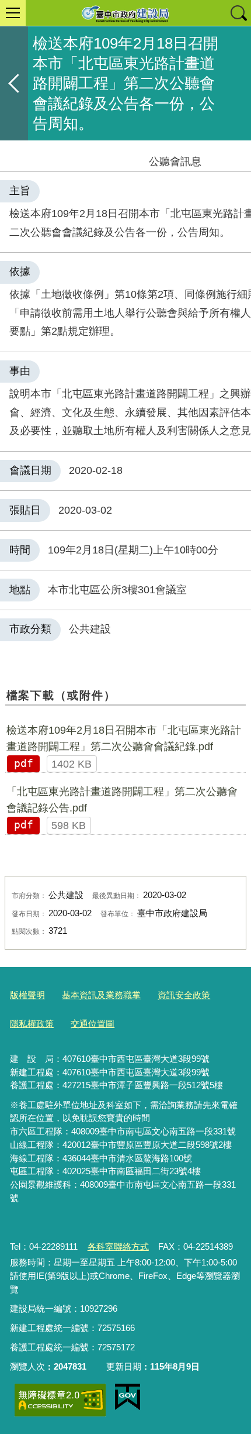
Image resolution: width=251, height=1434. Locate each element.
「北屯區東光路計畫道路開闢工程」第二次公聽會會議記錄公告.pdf (122, 800)
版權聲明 (27, 995)
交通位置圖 (92, 1024)
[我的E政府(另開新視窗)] (127, 1397)
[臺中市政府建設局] (125, 12)
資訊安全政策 (184, 995)
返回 (14, 83)
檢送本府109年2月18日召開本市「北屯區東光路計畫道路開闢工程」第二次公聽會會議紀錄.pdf (123, 738)
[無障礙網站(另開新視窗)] (60, 1400)
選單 (13, 13)
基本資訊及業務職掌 (101, 995)
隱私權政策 (32, 1024)
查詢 (238, 13)
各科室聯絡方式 (118, 1246)
